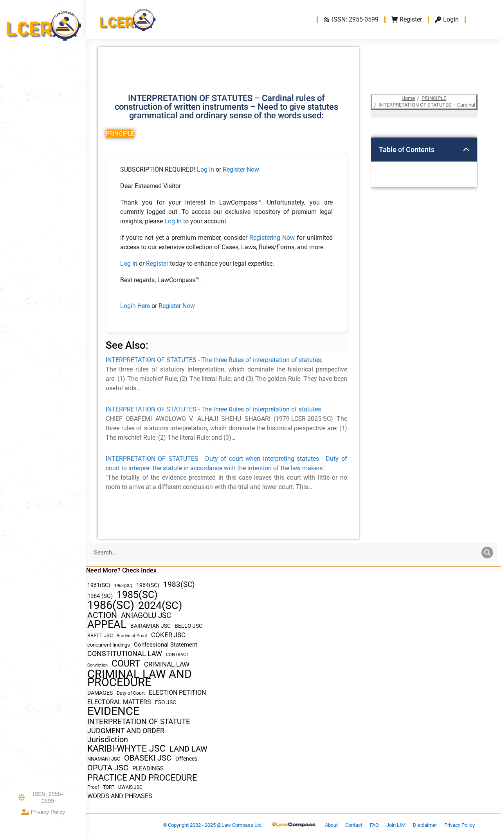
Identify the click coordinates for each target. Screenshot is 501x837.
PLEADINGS (148, 768)
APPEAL (106, 624)
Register (158, 263)
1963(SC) (123, 585)
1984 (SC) (100, 596)
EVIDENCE (113, 711)
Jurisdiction (107, 740)
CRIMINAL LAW (166, 664)
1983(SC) (179, 585)
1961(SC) (98, 585)
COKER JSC (168, 635)
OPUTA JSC (107, 768)
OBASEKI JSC (147, 758)
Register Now (241, 169)
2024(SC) (160, 605)
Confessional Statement (165, 644)
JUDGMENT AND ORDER (125, 730)
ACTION (102, 615)
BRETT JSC (100, 635)
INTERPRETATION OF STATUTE (138, 721)
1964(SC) (147, 585)
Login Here (135, 306)
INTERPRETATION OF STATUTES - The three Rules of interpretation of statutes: (214, 360)
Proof (93, 787)
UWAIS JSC (130, 787)
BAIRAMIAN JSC (150, 626)
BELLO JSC (188, 626)
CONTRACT (177, 654)
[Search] (487, 552)
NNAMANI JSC (103, 759)
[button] (466, 150)
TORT (108, 787)
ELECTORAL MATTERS (119, 702)
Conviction (97, 665)
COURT (126, 663)
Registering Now (272, 237)
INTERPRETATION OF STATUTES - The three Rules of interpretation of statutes (213, 409)
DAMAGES (100, 693)
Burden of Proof (132, 635)
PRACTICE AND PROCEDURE (142, 778)
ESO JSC (165, 702)
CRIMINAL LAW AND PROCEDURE (139, 678)
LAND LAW (188, 749)
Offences (186, 758)
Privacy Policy (48, 812)
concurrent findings (108, 645)
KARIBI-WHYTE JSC (126, 749)
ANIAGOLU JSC (146, 615)
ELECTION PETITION (177, 692)
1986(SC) (110, 605)
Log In (205, 169)
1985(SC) (137, 595)
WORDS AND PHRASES (119, 796)
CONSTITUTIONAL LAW (124, 654)
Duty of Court (131, 693)
